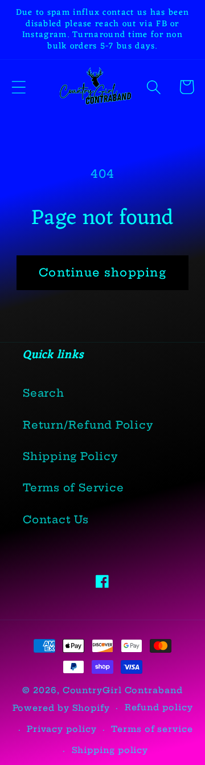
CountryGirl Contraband (123, 690)
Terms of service (152, 729)
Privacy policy (62, 729)
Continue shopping (102, 272)
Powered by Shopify (61, 708)
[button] (18, 87)
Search (43, 393)
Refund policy (159, 707)
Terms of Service (73, 487)
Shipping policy (110, 750)
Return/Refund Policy (88, 425)
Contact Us (56, 519)
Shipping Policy (70, 456)
